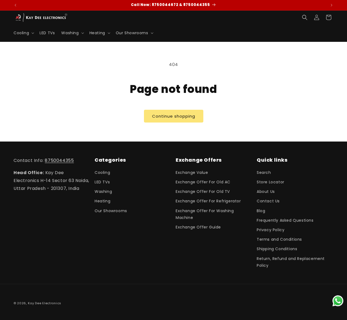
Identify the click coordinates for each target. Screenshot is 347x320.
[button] (23, 33)
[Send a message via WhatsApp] (338, 300)
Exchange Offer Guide (198, 227)
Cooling (102, 172)
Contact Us (268, 201)
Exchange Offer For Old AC (203, 182)
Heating (102, 201)
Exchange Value (192, 172)
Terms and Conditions (279, 239)
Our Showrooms (111, 211)
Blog (261, 211)
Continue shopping (173, 116)
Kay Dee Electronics (44, 303)
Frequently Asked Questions (285, 220)
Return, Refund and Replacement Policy (291, 262)
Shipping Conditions (277, 249)
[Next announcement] (332, 5)
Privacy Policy (270, 230)
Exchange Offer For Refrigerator (208, 201)
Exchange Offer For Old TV (203, 191)
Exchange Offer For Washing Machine (205, 214)
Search (264, 172)
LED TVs (102, 182)
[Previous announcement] (15, 5)
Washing (103, 191)
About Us (266, 191)
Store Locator (270, 182)
